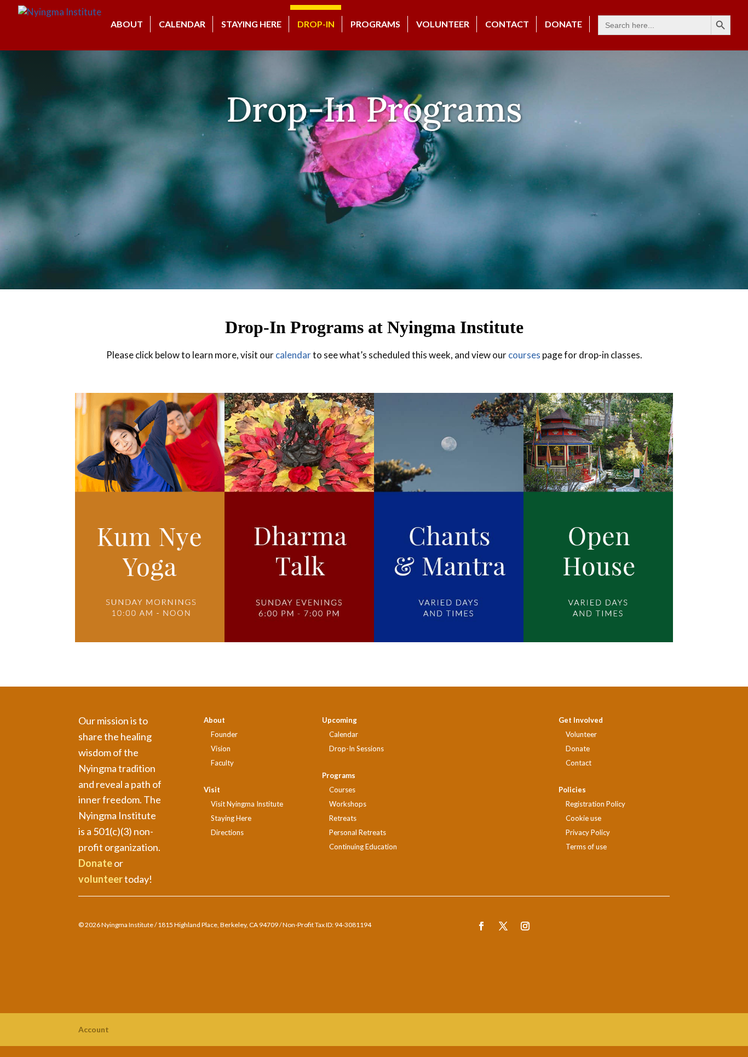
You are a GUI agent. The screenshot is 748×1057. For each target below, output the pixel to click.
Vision (221, 748)
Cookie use (583, 818)
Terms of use (586, 846)
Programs (375, 24)
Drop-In (316, 24)
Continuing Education (363, 846)
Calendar (182, 24)
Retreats (342, 818)
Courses (342, 789)
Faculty (222, 762)
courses (524, 355)
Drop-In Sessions (356, 748)
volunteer (100, 879)
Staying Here (251, 24)
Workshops (347, 803)
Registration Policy (595, 803)
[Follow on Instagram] (525, 926)
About (127, 24)
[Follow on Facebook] (481, 926)
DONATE (563, 24)
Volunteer (442, 24)
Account (93, 1029)
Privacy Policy (588, 832)
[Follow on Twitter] (503, 926)
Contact (507, 24)
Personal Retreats (357, 832)
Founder (224, 734)
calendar (293, 355)
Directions (227, 832)
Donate (95, 863)
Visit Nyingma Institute (247, 803)
